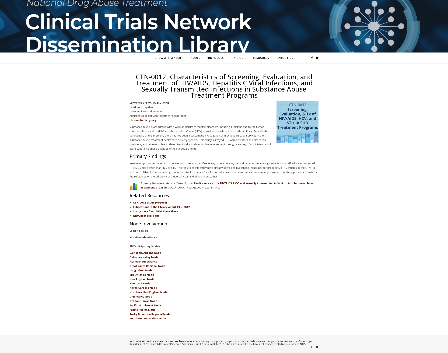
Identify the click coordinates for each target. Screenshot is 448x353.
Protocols (215, 58)
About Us (285, 58)
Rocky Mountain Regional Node (150, 314)
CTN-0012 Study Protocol (150, 202)
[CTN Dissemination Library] (224, 26)
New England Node (142, 279)
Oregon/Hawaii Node (143, 301)
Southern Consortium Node (148, 318)
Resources (261, 58)
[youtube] (317, 57)
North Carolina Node (143, 287)
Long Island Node (141, 270)
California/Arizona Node (145, 252)
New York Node (140, 283)
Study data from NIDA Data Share (155, 211)
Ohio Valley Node (141, 296)
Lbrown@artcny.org (143, 120)
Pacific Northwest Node (145, 305)
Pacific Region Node (142, 309)
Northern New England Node (148, 292)
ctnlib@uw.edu (183, 341)
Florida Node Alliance (143, 237)
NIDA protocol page (146, 215)
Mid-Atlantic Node (142, 274)
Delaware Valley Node (144, 257)
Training (237, 58)
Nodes (195, 58)
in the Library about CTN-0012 (161, 207)
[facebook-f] (312, 57)
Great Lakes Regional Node (147, 266)
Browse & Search (168, 58)
